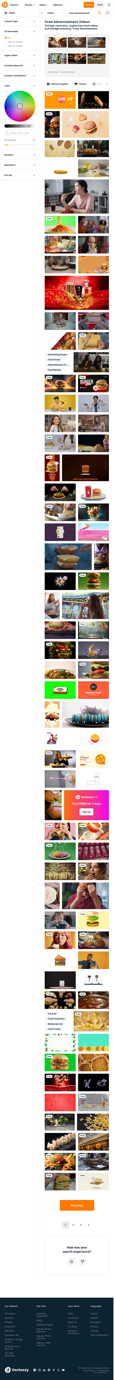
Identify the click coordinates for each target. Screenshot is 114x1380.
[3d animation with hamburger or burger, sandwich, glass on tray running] (93, 1181)
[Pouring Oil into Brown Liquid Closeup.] (93, 1000)
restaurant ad (55, 1023)
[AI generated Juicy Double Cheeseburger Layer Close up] (60, 650)
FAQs (70, 1313)
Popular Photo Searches (43, 1337)
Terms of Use (89, 1370)
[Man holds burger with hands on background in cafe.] (60, 1181)
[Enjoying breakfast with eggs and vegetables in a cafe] (60, 264)
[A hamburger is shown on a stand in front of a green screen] (60, 1062)
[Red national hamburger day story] (52, 467)
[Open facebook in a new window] (35, 1370)
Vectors (14, 4)
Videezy (8, 1322)
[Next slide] (104, 84)
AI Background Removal (12, 1347)
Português (95, 1322)
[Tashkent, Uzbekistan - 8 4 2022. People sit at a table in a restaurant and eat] (93, 1161)
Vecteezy (9, 1317)
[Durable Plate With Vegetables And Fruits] (60, 1122)
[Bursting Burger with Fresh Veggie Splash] (93, 512)
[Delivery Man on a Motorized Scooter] (60, 739)
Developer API (12, 1335)
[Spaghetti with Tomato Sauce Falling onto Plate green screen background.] (60, 224)
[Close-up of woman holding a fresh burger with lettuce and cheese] (101, 556)
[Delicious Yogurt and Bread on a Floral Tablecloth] (52, 895)
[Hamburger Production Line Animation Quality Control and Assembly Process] (93, 980)
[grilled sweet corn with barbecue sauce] (60, 670)
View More (96, 58)
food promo (54, 1029)
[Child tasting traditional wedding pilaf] (93, 443)
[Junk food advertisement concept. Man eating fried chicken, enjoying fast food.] (85, 895)
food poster (54, 359)
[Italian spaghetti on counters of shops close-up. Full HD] (60, 871)
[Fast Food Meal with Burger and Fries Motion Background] (93, 264)
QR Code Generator (10, 1354)
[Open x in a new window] (58, 1370)
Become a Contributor (73, 1332)
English (94, 1313)
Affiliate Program (45, 1324)
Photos (28, 4)
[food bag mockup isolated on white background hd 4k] (60, 980)
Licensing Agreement (42, 1314)
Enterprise (10, 1326)
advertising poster (57, 354)
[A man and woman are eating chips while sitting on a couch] (93, 148)
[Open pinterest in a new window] (49, 1370)
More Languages (98, 1335)
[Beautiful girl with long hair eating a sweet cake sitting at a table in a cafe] (85, 605)
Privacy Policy (103, 1370)
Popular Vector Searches (44, 1330)
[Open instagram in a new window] (39, 1370)
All (9, 37)
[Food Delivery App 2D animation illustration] (60, 532)
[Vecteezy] (5, 5)
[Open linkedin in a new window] (44, 1370)
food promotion (56, 1018)
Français (94, 1330)
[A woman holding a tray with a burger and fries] (60, 759)
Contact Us (73, 1317)
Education (10, 1330)
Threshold (10, 140)
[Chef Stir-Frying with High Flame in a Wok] (60, 244)
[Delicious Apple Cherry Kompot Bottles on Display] (93, 851)
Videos (42, 4)
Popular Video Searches (43, 1344)
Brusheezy (10, 1313)
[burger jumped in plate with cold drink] (93, 492)
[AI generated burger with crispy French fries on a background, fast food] (52, 124)
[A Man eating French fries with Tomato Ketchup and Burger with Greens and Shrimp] (60, 512)
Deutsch (94, 1326)
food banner (54, 369)
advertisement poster (59, 364)
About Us (72, 1322)
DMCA (40, 1320)
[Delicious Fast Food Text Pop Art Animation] (60, 581)
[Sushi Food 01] (60, 1142)
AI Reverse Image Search (13, 1340)
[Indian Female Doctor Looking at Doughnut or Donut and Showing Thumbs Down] (93, 403)
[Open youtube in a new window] (63, 1370)
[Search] (99, 13)
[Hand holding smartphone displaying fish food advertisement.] (93, 779)
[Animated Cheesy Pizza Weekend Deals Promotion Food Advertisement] (93, 759)
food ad (52, 1013)
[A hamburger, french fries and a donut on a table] (60, 1161)
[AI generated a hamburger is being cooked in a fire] (60, 383)
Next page (77, 1205)
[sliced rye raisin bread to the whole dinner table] (93, 168)
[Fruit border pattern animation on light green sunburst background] (60, 1042)
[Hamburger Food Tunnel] (60, 1000)
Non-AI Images (15, 45)
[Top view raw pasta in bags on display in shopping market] (93, 1062)
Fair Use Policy (100, 1372)
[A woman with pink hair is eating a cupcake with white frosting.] (60, 940)
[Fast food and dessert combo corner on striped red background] (60, 341)
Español (94, 1317)
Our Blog (72, 1326)
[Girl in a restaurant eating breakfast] (93, 423)
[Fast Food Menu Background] (60, 168)
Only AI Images (15, 41)
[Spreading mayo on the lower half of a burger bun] (93, 940)
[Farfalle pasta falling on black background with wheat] (93, 1122)
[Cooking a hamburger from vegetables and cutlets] (68, 556)
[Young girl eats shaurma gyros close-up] (93, 244)
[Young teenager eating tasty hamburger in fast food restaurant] (60, 630)
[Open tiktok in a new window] (54, 1370)
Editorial (57, 4)
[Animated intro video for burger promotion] (93, 383)
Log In (100, 4)
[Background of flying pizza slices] (60, 148)
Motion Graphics (59, 83)
